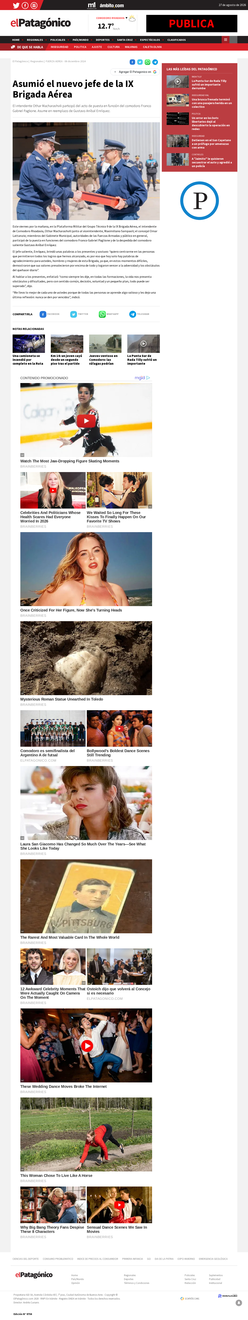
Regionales (35, 40)
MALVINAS (131, 47)
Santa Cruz (125, 40)
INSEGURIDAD (59, 47)
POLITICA (80, 47)
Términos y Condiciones (136, 1283)
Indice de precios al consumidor (97, 1259)
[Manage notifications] (239, 1303)
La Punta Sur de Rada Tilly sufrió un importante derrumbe (142, 362)
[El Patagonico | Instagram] (34, 5)
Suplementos (216, 1275)
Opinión (75, 1283)
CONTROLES (197, 154)
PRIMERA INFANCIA (132, 1259)
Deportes (103, 40)
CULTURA (114, 47)
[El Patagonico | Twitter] (16, 5)
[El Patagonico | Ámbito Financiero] (112, 5)
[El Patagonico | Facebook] (25, 5)
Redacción (190, 1283)
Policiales (57, 40)
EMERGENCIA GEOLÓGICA (213, 1259)
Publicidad (214, 1279)
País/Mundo (81, 40)
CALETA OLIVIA (152, 47)
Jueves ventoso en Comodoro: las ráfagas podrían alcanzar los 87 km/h (104, 362)
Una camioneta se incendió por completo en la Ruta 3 (28, 362)
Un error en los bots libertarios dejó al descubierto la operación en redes (211, 123)
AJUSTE (97, 47)
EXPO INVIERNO (186, 1259)
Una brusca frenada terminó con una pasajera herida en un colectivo (212, 103)
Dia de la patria (164, 1259)
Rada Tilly (197, 76)
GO (149, 1259)
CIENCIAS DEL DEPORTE (26, 1259)
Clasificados (176, 40)
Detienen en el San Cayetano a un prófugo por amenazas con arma (211, 143)
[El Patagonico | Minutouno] (92, 5)
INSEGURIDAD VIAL (200, 95)
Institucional (215, 1283)
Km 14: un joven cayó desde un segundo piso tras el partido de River (66, 362)
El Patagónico (20, 61)
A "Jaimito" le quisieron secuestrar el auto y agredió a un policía (212, 162)
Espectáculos (150, 40)
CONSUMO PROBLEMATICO (58, 1259)
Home (16, 40)
